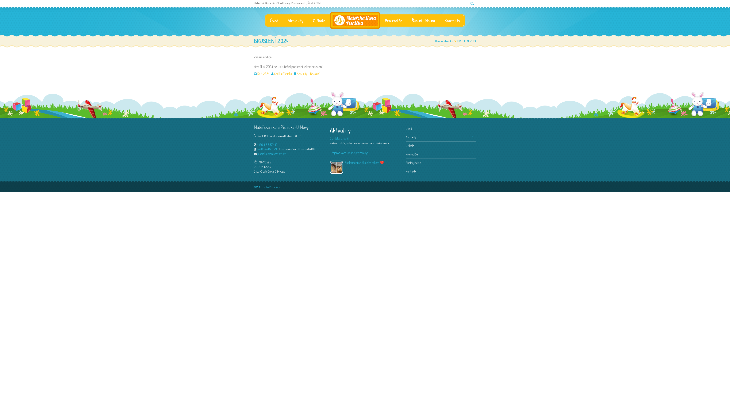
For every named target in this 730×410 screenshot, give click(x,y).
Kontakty (452, 20)
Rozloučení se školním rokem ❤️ (364, 163)
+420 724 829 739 (268, 149)
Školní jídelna (423, 20)
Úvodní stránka (444, 41)
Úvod (274, 20)
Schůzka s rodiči (339, 138)
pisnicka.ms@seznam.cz (271, 154)
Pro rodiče (393, 20)
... (390, 143)
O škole (319, 20)
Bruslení (315, 74)
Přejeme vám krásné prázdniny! (349, 153)
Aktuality (295, 20)
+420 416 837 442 (267, 145)
